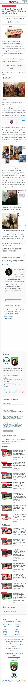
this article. (9, 245)
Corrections (17, 624)
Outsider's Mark (18, 139)
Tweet (18, 22)
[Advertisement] (14, 335)
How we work (18, 621)
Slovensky (5, 634)
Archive (4, 626)
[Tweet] (26, 1)
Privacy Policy (18, 623)
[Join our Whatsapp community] (14, 392)
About (16, 619)
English (16, 629)
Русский (17, 632)
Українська (17, 634)
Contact (17, 626)
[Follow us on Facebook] (9, 392)
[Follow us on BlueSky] (7, 392)
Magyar (17, 631)
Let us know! (15, 375)
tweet (15, 59)
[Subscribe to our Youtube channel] (20, 392)
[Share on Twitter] (6, 264)
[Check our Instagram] (12, 392)
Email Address (6, 403)
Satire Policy (5, 623)
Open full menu (2, 2)
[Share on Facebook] (3, 264)
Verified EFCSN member (9, 383)
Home (4, 619)
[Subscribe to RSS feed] (4, 394)
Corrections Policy (7, 624)
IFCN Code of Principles (8, 621)
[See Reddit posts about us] (22, 392)
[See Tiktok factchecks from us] (4, 392)
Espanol (5, 631)
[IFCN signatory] (14, 666)
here (22, 59)
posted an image (18, 207)
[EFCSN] (14, 675)
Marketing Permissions (8, 410)
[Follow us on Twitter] (17, 392)
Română (5, 632)
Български (5, 629)
